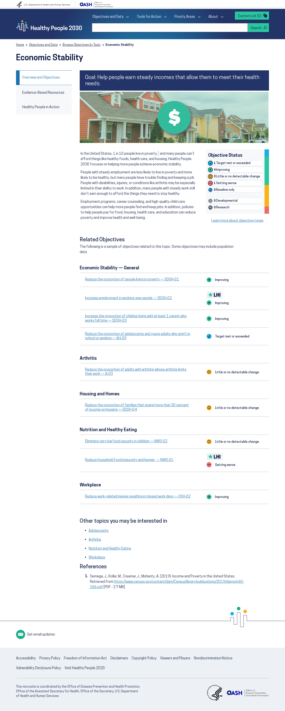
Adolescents (98, 531)
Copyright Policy (144, 658)
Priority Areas (185, 17)
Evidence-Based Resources (43, 93)
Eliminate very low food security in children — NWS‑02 (126, 441)
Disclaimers (119, 658)
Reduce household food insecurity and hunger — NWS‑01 (129, 460)
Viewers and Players (175, 658)
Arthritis (95, 540)
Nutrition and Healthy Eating (110, 549)
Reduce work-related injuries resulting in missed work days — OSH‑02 (138, 496)
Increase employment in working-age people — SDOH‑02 (128, 298)
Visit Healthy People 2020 (85, 668)
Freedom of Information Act (85, 658)
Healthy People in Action (40, 107)
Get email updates (41, 634)
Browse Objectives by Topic (82, 45)
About (213, 17)
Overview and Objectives (41, 77)
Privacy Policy (49, 658)
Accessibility (26, 658)
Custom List (250, 16)
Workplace (97, 557)
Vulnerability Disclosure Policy (38, 668)
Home (20, 45)
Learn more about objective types (237, 221)
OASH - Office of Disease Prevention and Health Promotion (247, 693)
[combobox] (170, 27)
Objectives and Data (107, 17)
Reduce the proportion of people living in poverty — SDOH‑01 (132, 279)
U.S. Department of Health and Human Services (46, 4)
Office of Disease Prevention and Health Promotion (96, 4)
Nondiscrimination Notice (213, 658)
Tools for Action (149, 17)
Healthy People (49, 26)
